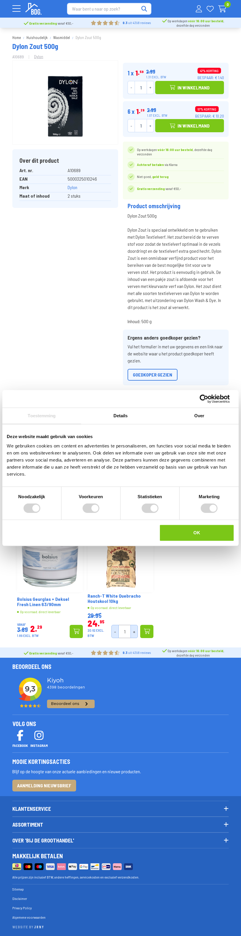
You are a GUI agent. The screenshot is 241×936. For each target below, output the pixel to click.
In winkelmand (194, 87)
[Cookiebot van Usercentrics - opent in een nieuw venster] (208, 398)
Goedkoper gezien (152, 374)
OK (196, 532)
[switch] (91, 508)
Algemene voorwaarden (29, 917)
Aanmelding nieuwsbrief (44, 785)
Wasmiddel (61, 37)
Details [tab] (120, 415)
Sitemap (18, 889)
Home (16, 37)
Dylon (38, 56)
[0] (222, 8)
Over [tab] (199, 415)
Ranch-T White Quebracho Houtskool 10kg (114, 598)
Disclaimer (19, 898)
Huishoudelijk (37, 37)
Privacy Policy (22, 908)
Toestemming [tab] (42, 415)
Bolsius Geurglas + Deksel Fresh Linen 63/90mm (43, 601)
